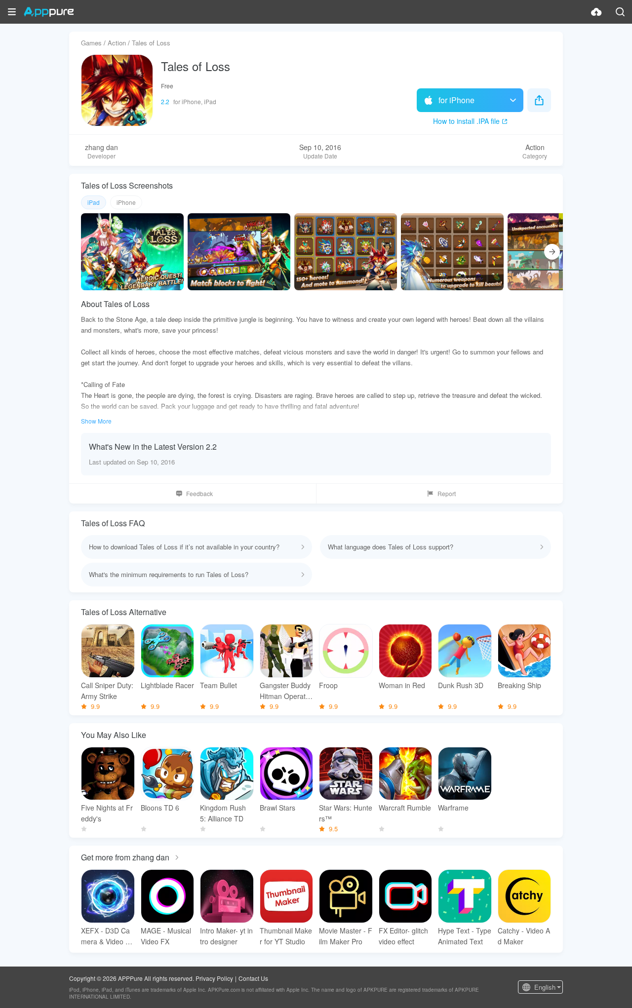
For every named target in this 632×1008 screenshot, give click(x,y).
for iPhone (456, 100)
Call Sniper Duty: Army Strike (107, 690)
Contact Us (253, 978)
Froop (328, 685)
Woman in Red (402, 685)
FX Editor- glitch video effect (403, 936)
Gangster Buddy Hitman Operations (285, 690)
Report (446, 493)
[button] (12, 12)
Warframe (453, 808)
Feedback (199, 493)
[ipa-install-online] (596, 12)
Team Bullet (218, 685)
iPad (93, 202)
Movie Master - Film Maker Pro (345, 936)
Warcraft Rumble (405, 808)
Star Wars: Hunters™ (345, 813)
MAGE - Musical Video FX (166, 936)
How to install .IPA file (466, 121)
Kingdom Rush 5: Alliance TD (223, 813)
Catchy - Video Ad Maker (524, 936)
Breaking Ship (519, 685)
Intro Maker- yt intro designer (226, 936)
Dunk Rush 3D (460, 685)
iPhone (126, 202)
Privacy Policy (214, 978)
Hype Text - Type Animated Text (464, 936)
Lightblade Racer (167, 685)
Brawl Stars (277, 808)
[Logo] (49, 12)
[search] (620, 12)
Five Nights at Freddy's (107, 813)
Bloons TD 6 (160, 808)
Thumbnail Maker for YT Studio (286, 936)
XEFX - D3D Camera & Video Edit (107, 936)
